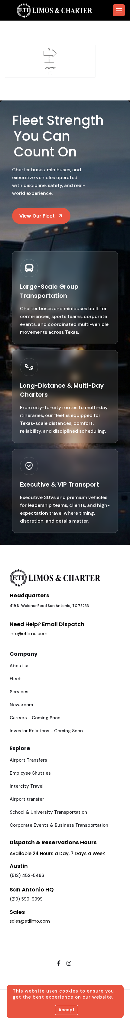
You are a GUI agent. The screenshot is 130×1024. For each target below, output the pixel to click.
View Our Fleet (37, 215)
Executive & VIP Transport (59, 484)
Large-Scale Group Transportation (49, 291)
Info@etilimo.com (28, 634)
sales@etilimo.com (30, 921)
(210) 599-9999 (26, 899)
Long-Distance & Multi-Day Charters (62, 390)
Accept (66, 1010)
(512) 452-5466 (27, 875)
